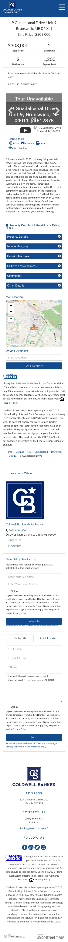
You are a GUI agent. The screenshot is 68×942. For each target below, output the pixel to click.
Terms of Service (32, 746)
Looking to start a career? (34, 828)
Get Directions (34, 366)
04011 (13, 455)
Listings (20, 451)
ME (29, 451)
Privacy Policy (10, 402)
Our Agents (13, 545)
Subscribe (34, 621)
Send (34, 737)
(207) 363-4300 (34, 818)
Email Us (34, 822)
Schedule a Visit (47, 638)
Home (9, 451)
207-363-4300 (17, 530)
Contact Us (13, 540)
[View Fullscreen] (11, 319)
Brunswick (56, 451)
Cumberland (41, 451)
